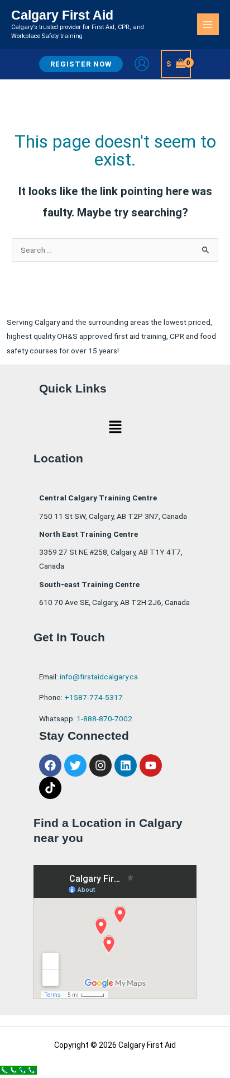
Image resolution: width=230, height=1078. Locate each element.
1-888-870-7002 (104, 718)
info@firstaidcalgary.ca (99, 676)
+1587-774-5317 (93, 697)
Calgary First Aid (62, 15)
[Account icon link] (142, 64)
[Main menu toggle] (208, 24)
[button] (81, 64)
